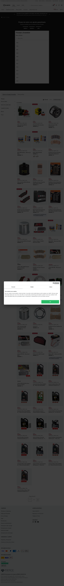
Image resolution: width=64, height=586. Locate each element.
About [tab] (50, 286)
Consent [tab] (13, 286)
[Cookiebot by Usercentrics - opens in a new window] (53, 283)
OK (50, 301)
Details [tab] (32, 286)
